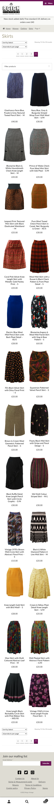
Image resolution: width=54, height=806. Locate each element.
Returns (15, 785)
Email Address (8, 760)
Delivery (42, 782)
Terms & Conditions (33, 785)
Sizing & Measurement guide (20, 782)
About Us (35, 779)
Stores (45, 788)
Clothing (23, 29)
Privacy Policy (30, 788)
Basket (41, 799)
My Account (9, 801)
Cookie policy (12, 788)
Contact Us (19, 779)
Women (15, 29)
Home (8, 29)
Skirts (31, 29)
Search (27, 801)
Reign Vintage (11, 8)
